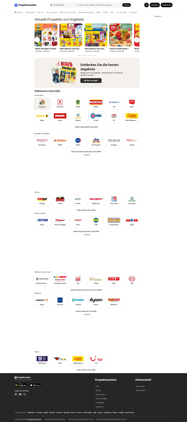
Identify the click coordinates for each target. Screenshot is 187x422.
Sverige (121, 412)
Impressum (100, 407)
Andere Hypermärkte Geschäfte (86, 127)
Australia (39, 412)
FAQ (97, 386)
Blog (112, 12)
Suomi (73, 412)
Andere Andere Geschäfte (86, 210)
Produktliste (133, 12)
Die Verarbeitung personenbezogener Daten (111, 419)
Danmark (66, 412)
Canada (52, 412)
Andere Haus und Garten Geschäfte (86, 231)
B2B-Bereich (140, 390)
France (79, 412)
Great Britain (87, 412)
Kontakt (98, 390)
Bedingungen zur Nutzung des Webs (81, 419)
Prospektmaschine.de (34, 419)
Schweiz (59, 412)
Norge (114, 412)
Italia (94, 412)
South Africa (129, 412)
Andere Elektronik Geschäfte (86, 311)
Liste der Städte (121, 12)
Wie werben (140, 386)
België (45, 412)
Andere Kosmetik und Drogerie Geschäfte (86, 151)
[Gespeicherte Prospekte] (146, 5)
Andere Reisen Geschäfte (86, 370)
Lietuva (100, 412)
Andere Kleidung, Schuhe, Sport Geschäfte (86, 290)
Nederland (107, 412)
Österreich (31, 412)
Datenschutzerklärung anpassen (55, 419)
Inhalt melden (100, 394)
